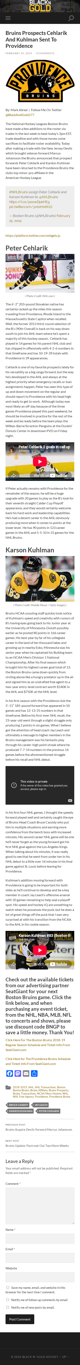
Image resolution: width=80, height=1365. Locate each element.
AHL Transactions (45, 1087)
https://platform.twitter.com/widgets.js (33, 235)
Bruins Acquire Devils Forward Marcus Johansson (39, 1127)
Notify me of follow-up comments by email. (39, 1300)
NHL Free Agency (23, 1096)
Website (11, 1268)
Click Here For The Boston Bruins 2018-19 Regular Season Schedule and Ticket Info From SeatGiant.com (38, 1045)
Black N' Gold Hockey (40, 1356)
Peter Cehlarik (49, 1111)
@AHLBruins (48, 197)
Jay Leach (41, 1104)
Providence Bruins (59, 1096)
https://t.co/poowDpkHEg (29, 202)
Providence (41, 1096)
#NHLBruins (18, 192)
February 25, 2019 (19, 53)
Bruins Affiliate (39, 1090)
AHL (31, 1087)
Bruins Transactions (24, 1093)
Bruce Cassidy (18, 1104)
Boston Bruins (21, 1090)
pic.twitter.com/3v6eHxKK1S (30, 207)
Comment (13, 1183)
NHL (65, 1093)
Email (10, 1249)
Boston (61, 1087)
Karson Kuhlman (20, 1111)
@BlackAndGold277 (20, 115)
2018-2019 (20, 1087)
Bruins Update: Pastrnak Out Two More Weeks (37, 1143)
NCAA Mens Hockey (49, 1093)
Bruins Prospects (59, 1090)
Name (10, 1229)
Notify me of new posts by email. (33, 1307)
